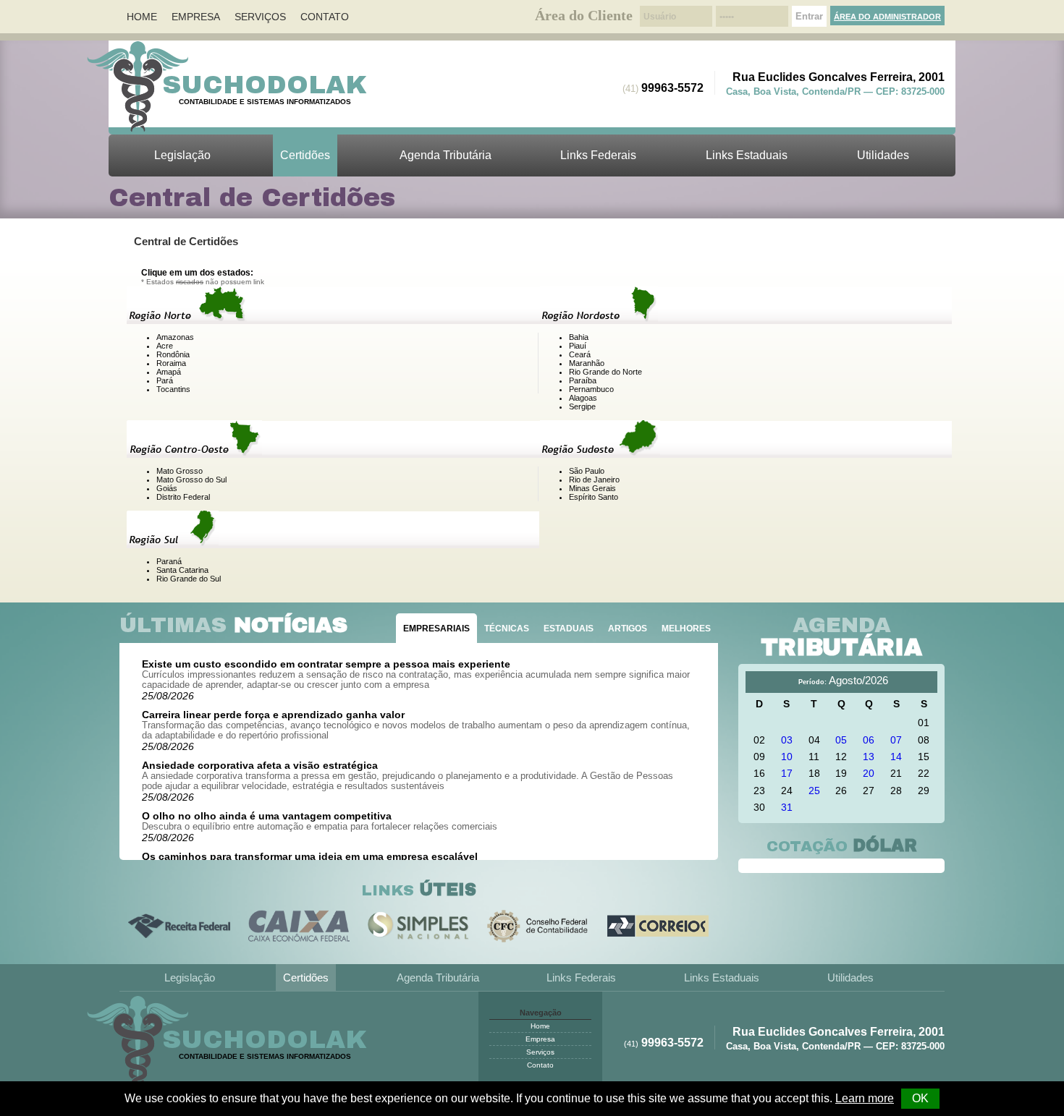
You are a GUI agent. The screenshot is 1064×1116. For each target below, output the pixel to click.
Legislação (182, 155)
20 (868, 773)
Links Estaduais (747, 155)
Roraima (171, 363)
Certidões (305, 155)
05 (841, 740)
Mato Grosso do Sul (191, 479)
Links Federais (598, 155)
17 (787, 773)
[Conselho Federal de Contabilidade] (538, 926)
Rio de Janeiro (594, 479)
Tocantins (173, 389)
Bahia (578, 337)
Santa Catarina (182, 570)
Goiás (166, 488)
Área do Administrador (887, 16)
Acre (164, 345)
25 (814, 790)
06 (868, 740)
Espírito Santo (593, 497)
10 (787, 756)
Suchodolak (265, 84)
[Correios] (658, 926)
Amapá (168, 371)
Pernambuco (591, 389)
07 (896, 740)
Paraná (169, 561)
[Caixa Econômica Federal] (299, 926)
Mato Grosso (179, 471)
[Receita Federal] (179, 926)
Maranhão (586, 363)
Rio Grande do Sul (188, 578)
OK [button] (920, 1098)
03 (787, 740)
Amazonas (175, 337)
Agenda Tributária (445, 155)
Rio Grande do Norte (605, 371)
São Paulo (586, 471)
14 (896, 756)
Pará (164, 380)
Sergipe (582, 406)
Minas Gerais (592, 488)
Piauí (577, 345)
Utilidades (883, 155)
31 (787, 807)
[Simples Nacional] (419, 926)
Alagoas (583, 397)
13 (868, 756)
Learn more (864, 1098)
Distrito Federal (183, 497)
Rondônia (173, 354)
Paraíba (582, 380)
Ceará (580, 354)
